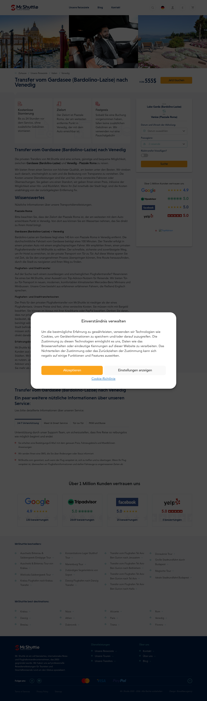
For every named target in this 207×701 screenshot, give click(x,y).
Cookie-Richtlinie (103, 378)
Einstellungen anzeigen (135, 370)
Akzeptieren (72, 370)
